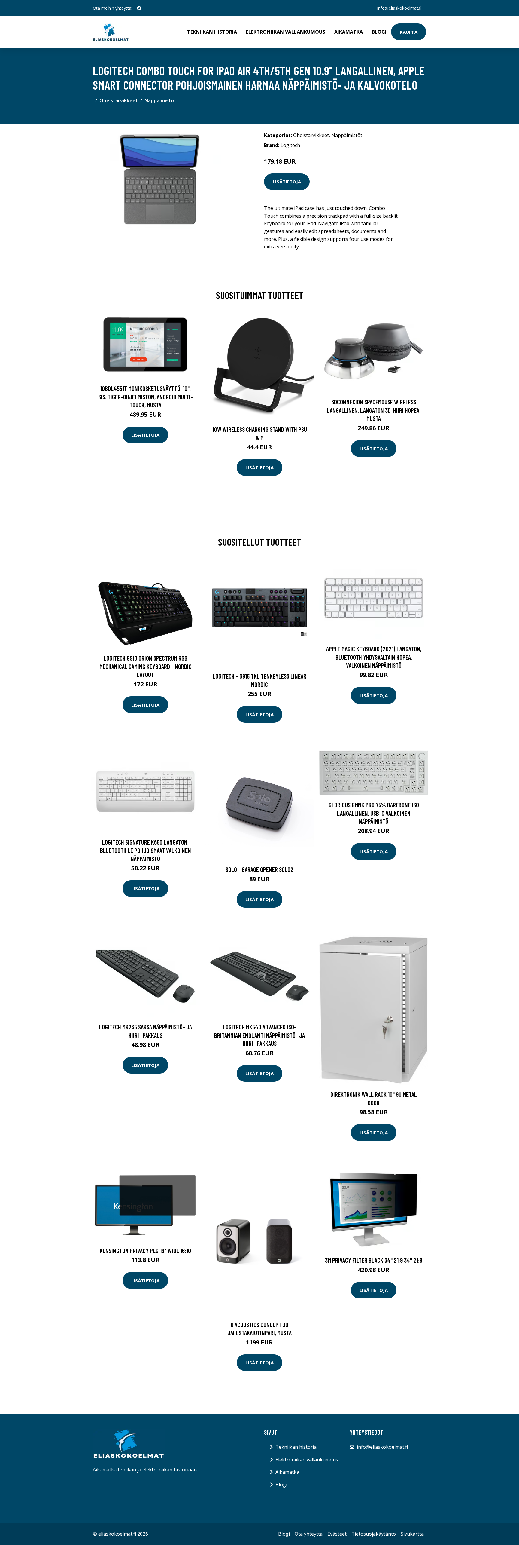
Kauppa (408, 32)
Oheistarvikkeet (118, 100)
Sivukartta (412, 1534)
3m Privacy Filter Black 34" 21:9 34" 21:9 (373, 1260)
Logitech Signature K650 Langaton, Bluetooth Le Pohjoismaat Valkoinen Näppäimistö (145, 850)
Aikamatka (348, 32)
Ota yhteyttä (309, 1534)
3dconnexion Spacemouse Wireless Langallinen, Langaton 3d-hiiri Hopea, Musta (373, 410)
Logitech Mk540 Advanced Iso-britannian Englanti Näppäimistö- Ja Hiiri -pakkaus (259, 1035)
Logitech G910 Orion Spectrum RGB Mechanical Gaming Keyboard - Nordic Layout (145, 666)
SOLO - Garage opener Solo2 (259, 869)
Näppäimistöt (160, 100)
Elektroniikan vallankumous (285, 32)
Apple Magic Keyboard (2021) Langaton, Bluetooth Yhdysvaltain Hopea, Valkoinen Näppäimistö (373, 657)
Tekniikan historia (212, 32)
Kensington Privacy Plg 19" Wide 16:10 (145, 1250)
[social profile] (139, 8)
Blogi (379, 32)
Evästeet (337, 1534)
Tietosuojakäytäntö (373, 1534)
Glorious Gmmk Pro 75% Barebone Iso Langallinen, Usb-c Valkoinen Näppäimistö (374, 813)
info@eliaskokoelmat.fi (399, 8)
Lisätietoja (287, 182)
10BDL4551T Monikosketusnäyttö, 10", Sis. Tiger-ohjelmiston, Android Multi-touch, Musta (145, 397)
